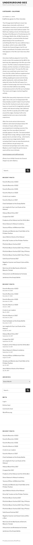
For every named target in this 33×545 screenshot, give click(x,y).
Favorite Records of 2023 (10, 182)
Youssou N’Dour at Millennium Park (13, 227)
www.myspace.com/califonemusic (13, 154)
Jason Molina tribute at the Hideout (13, 237)
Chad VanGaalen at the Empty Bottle (14, 203)
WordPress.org (7, 412)
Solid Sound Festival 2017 (11, 258)
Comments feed (8, 409)
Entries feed (6, 405)
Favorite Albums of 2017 (10, 200)
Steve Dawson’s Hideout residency (13, 224)
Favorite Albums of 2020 (10, 193)
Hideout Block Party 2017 (10, 213)
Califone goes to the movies (13, 19)
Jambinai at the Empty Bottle (11, 277)
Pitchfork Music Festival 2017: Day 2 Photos (16, 251)
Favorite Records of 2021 (10, 189)
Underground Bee (15, 2)
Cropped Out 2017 (8, 216)
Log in (4, 401)
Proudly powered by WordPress (11, 540)
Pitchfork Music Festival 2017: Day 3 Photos (16, 248)
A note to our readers (9, 196)
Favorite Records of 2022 (10, 185)
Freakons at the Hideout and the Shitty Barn (16, 220)
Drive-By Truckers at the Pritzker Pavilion (15, 240)
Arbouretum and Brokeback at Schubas (15, 274)
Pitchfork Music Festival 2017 (12, 244)
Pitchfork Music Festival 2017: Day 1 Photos (16, 255)
